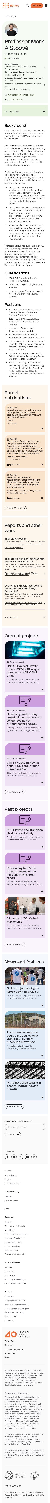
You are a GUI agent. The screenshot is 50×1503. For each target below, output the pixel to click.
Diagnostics (10, 1271)
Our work (8, 1170)
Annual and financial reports (16, 1304)
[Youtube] (27, 1156)
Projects (8, 1179)
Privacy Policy (10, 1341)
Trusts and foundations (14, 1238)
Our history (9, 1296)
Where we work (11, 1316)
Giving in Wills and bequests (16, 1234)
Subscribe (12, 1134)
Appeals (8, 1222)
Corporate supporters (14, 1242)
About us (8, 1291)
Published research (13, 1183)
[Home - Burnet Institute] (11, 5)
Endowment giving (12, 1246)
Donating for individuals (15, 1226)
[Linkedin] (34, 1156)
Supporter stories (12, 1250)
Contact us (9, 1320)
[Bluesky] (14, 1156)
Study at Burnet (11, 1201)
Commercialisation (12, 1262)
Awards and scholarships (15, 1312)
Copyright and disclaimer (14, 1349)
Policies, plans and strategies (17, 1308)
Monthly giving (11, 1230)
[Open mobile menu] (46, 5)
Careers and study (12, 1192)
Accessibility (10, 1353)
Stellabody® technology (15, 1279)
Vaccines (8, 1267)
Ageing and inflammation (15, 1283)
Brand (7, 1358)
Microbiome (10, 1275)
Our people (11, 16)
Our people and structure (15, 1300)
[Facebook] (7, 1156)
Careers (8, 1197)
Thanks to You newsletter (15, 1254)
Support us (9, 1217)
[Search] (27, 5)
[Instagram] (20, 1156)
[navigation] (25, 5)
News (7, 1209)
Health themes (11, 1175)
